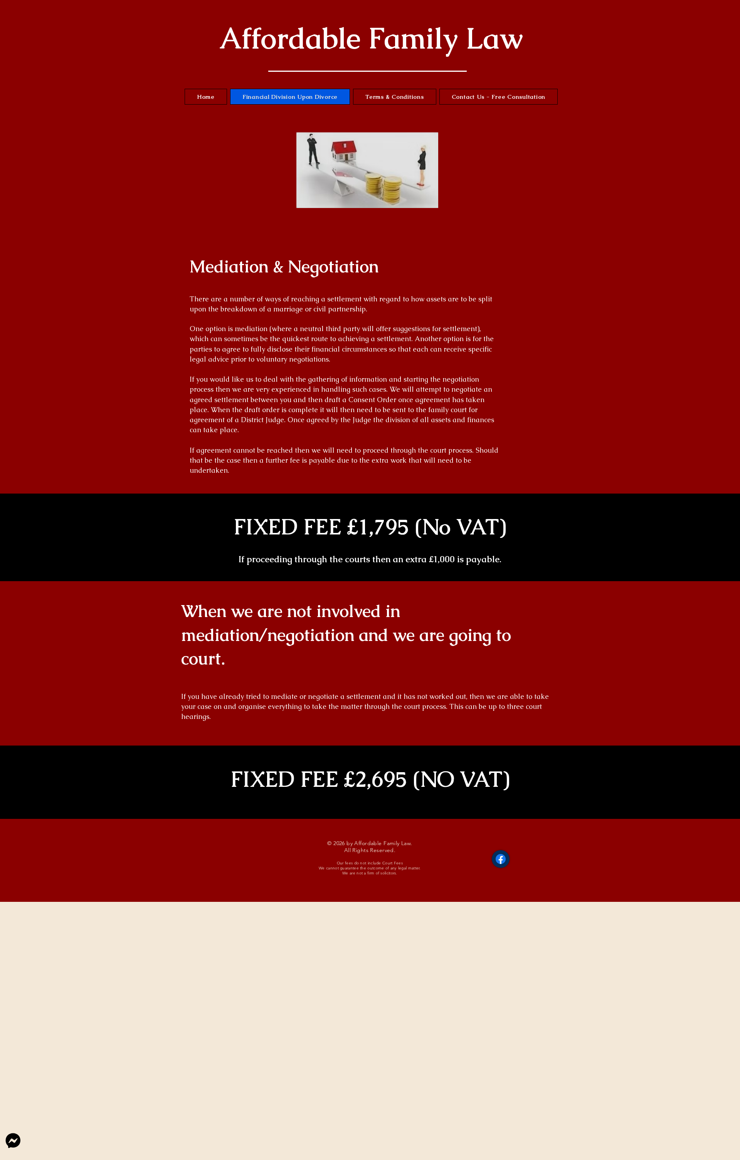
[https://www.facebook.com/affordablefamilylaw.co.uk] (501, 859)
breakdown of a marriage (261, 308)
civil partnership (339, 308)
